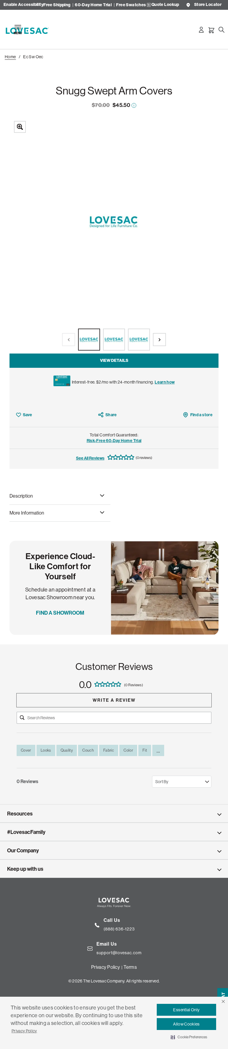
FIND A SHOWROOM (60, 613)
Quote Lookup (165, 4)
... (158, 750)
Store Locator (207, 4)
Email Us (106, 944)
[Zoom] (114, 235)
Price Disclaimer (134, 105)
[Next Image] (159, 339)
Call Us (112, 920)
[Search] (221, 29)
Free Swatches (131, 4)
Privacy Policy (24, 1031)
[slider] (114, 235)
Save (27, 414)
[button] (223, 1001)
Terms (130, 967)
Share (111, 414)
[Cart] (211, 30)
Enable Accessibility (23, 4)
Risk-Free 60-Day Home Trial (114, 440)
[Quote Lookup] (148, 5)
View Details (114, 360)
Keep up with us (25, 869)
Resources (20, 813)
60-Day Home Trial (93, 4)
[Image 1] (89, 340)
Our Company (23, 850)
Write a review (114, 700)
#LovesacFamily (26, 832)
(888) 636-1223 (119, 929)
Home (10, 56)
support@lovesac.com (119, 952)
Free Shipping (56, 4)
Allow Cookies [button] (186, 1024)
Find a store (201, 414)
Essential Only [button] (186, 1009)
